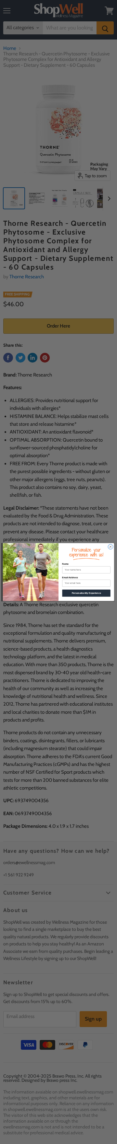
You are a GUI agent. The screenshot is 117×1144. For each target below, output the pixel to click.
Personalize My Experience (86, 593)
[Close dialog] (110, 546)
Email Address (70, 577)
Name (65, 564)
